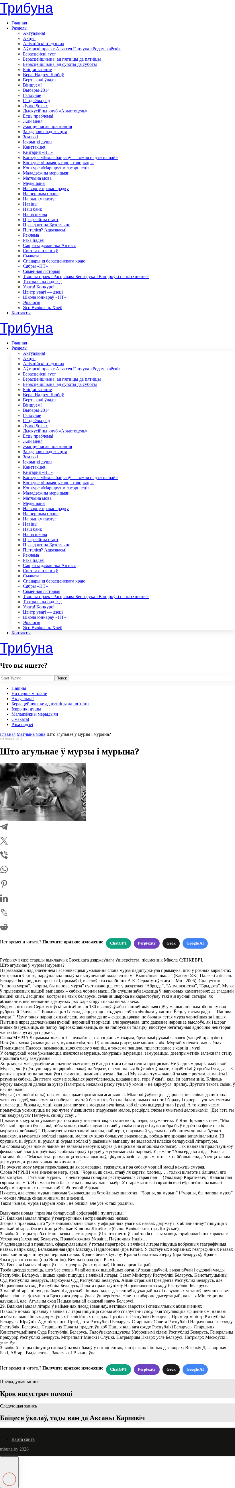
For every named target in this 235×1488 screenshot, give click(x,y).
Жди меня (32, 121)
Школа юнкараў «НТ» (44, 297)
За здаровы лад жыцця (45, 131)
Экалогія (31, 302)
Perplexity (147, 943)
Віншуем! (32, 85)
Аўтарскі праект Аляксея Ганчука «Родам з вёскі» (72, 48)
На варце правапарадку (46, 188)
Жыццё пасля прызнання (47, 126)
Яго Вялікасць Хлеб (42, 307)
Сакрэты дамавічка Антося (49, 245)
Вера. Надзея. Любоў (43, 74)
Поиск (61, 678)
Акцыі (29, 38)
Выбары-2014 (36, 90)
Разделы (19, 28)
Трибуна (26, 8)
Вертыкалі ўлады (39, 79)
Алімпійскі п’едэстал (43, 43)
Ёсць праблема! (38, 116)
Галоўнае (32, 95)
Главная (19, 22)
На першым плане (40, 193)
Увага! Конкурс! (38, 286)
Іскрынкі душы (37, 141)
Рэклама (31, 235)
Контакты (21, 312)
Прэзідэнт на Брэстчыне (46, 224)
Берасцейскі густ (39, 53)
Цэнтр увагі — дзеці (43, 292)
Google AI (195, 943)
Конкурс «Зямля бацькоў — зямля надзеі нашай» (70, 157)
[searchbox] (26, 678)
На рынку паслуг (39, 198)
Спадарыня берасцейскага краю (54, 260)
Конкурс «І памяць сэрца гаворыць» (58, 162)
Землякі (30, 136)
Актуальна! (34, 33)
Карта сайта (23, 1439)
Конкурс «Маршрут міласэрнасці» (56, 167)
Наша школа (35, 214)
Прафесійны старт (40, 219)
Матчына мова (37, 178)
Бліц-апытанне (37, 69)
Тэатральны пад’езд (42, 281)
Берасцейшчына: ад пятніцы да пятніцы (62, 59)
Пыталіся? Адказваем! (44, 229)
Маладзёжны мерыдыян (46, 173)
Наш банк (32, 209)
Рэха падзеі (33, 240)
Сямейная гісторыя (41, 271)
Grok (171, 943)
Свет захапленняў (40, 250)
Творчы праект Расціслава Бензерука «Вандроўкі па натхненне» (86, 276)
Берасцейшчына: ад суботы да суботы (60, 64)
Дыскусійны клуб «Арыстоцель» (55, 110)
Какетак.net (34, 147)
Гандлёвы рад (36, 100)
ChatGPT (118, 943)
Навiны (30, 204)
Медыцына (34, 183)
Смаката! (32, 255)
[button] (9, 1472)
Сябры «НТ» (35, 266)
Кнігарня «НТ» (38, 152)
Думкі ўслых (35, 105)
